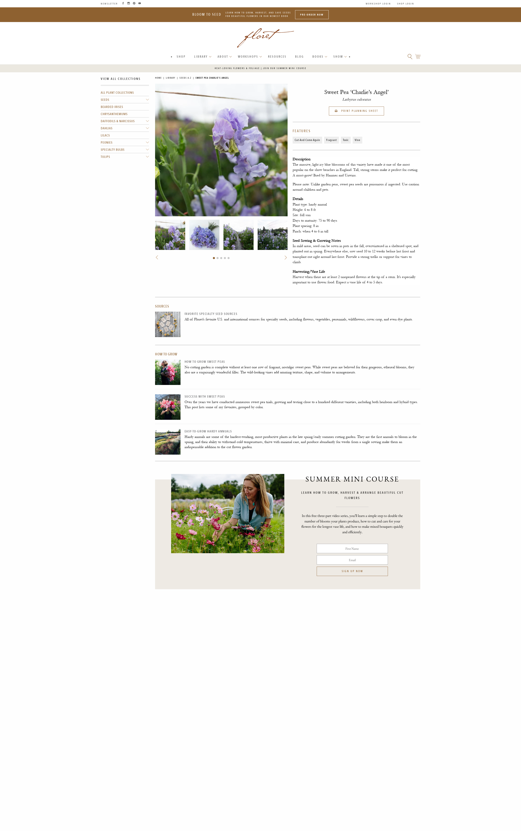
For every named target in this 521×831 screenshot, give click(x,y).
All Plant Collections (117, 92)
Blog (299, 57)
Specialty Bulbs (113, 149)
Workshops (248, 57)
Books (318, 57)
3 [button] (221, 258)
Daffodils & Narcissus (118, 121)
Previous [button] (157, 257)
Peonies (107, 142)
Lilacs (105, 135)
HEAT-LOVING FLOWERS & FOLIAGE (237, 68)
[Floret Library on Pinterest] (134, 3)
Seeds (105, 100)
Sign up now (352, 571)
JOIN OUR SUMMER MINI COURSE (284, 68)
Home (158, 77)
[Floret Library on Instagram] (128, 3)
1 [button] (214, 258)
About (223, 57)
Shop (181, 57)
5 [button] (229, 258)
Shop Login (405, 3)
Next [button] (285, 257)
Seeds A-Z (186, 77)
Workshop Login (378, 3)
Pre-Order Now (312, 14)
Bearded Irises (112, 107)
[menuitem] (181, 56)
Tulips (105, 157)
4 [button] (225, 258)
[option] (170, 235)
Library (201, 57)
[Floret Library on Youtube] (139, 3)
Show (338, 57)
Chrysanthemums (114, 114)
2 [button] (218, 258)
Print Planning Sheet (359, 111)
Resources (277, 57)
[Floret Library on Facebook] (123, 3)
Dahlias (107, 128)
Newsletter (109, 3)
